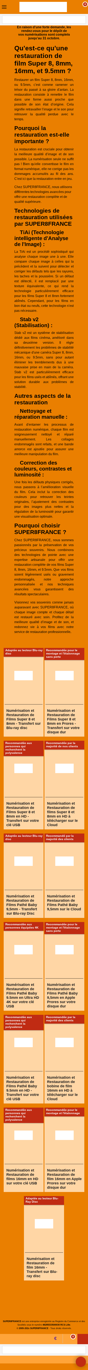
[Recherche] (82, 19)
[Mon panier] (81, 7)
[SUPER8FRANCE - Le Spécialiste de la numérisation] (43, 7)
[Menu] (4, 7)
